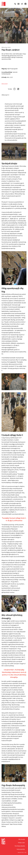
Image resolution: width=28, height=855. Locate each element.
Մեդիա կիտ (21, 842)
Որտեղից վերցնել (20, 846)
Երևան (19, 852)
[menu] (18, 4)
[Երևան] (3, 4)
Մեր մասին (21, 839)
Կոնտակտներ (21, 849)
